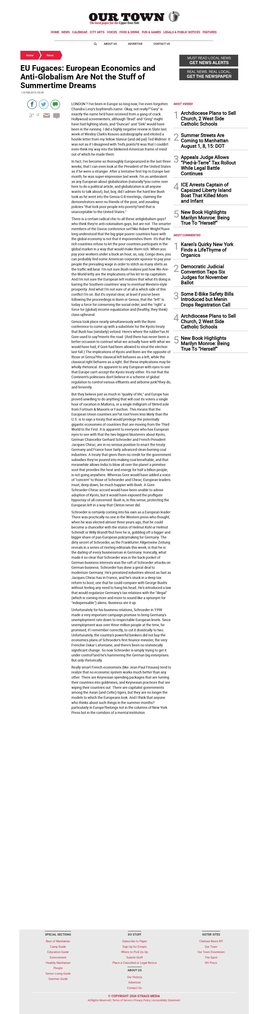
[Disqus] (95, 770)
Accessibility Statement (166, 1000)
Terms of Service (122, 1000)
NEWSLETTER (216, 4)
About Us (110, 44)
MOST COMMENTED (186, 235)
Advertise (135, 44)
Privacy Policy (142, 1000)
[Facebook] (32, 104)
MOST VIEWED (183, 104)
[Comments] (55, 104)
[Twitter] (43, 104)
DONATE (238, 4)
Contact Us (161, 44)
